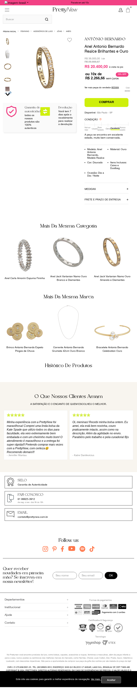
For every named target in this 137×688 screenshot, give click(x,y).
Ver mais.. (96, 679)
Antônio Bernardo (105, 39)
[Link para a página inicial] (10, 31)
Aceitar (111, 679)
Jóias (59, 31)
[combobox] (27, 19)
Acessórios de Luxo (43, 31)
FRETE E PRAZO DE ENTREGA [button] (103, 199)
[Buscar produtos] (46, 19)
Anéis (68, 31)
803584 (115, 87)
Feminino (25, 31)
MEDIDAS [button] (90, 189)
